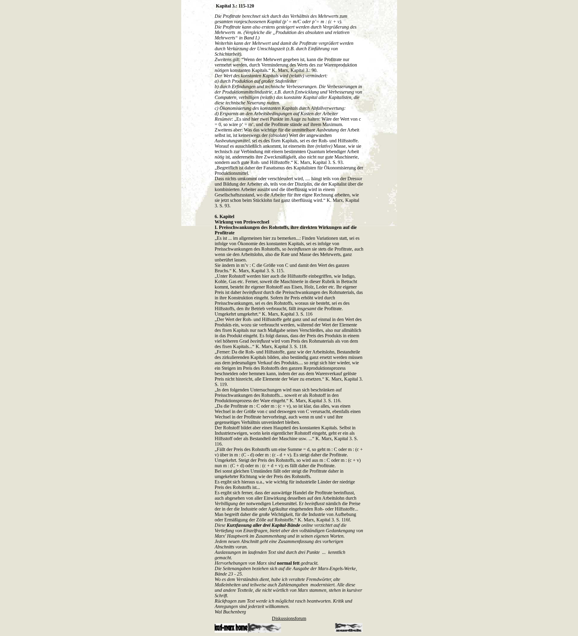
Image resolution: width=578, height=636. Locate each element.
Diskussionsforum (289, 618)
